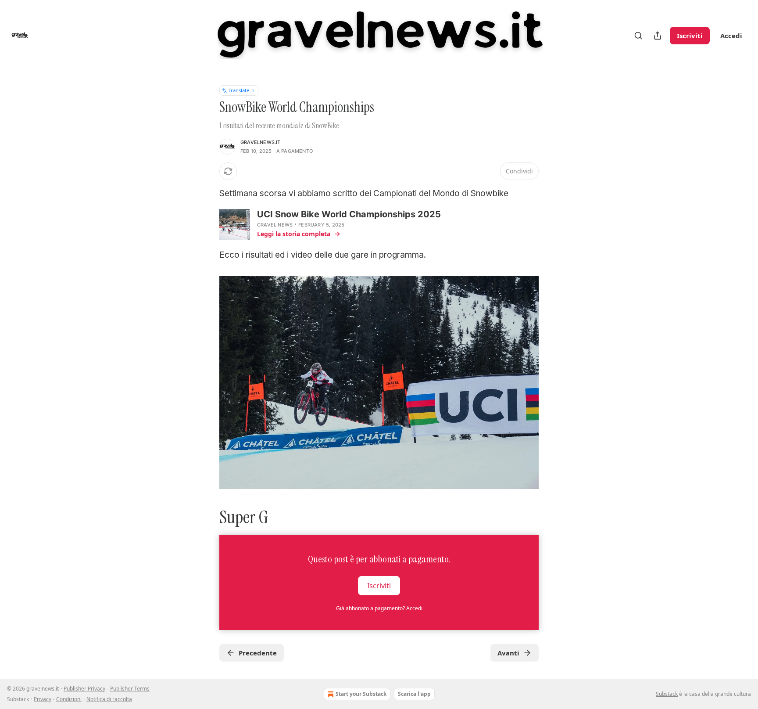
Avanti (508, 652)
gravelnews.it (260, 142)
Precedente (258, 652)
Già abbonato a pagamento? (379, 608)
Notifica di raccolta (109, 699)
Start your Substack (361, 694)
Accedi (731, 35)
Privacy (42, 699)
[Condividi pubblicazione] (657, 35)
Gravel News (275, 225)
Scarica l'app (414, 694)
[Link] (207, 518)
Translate (239, 90)
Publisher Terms (130, 688)
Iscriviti (690, 35)
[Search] (638, 35)
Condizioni (69, 699)
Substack (667, 694)
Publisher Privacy (84, 688)
